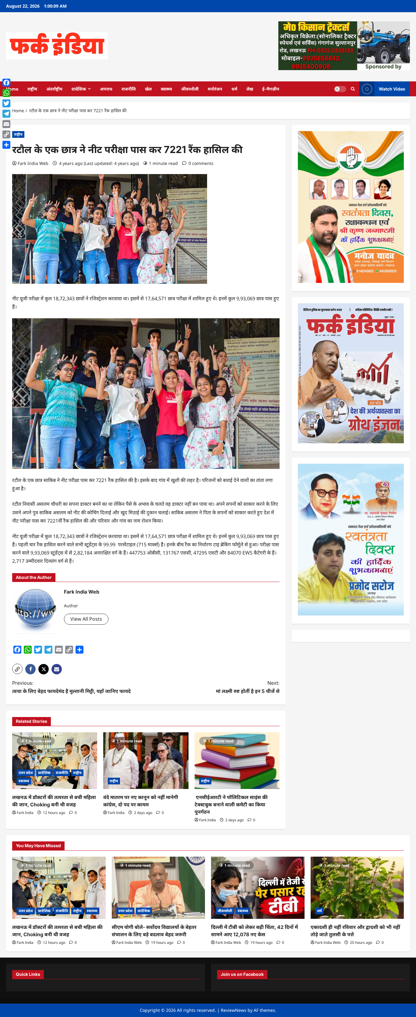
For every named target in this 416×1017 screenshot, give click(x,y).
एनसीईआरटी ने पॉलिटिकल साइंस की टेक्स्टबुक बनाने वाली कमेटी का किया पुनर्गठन (231, 804)
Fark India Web (33, 163)
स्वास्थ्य (166, 88)
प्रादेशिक (79, 88)
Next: (248, 687)
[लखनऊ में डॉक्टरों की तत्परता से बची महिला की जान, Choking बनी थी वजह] (54, 760)
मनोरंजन (215, 88)
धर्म (234, 88)
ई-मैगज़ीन (270, 88)
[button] (17, 669)
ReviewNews (233, 1010)
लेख (249, 88)
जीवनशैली (190, 88)
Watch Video (392, 88)
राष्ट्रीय (32, 88)
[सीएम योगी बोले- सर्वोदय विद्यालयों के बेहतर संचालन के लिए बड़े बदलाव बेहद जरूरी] (158, 888)
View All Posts (86, 619)
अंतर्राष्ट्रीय (54, 88)
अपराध (106, 88)
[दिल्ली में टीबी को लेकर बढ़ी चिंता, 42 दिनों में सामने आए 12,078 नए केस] (258, 888)
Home (12, 88)
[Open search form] (353, 89)
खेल (148, 88)
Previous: (71, 687)
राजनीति (129, 88)
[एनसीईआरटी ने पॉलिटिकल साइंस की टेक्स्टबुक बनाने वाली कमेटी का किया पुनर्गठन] (237, 760)
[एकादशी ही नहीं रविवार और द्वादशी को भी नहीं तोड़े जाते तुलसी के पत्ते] (357, 888)
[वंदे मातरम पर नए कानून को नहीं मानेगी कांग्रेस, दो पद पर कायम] (145, 760)
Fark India (25, 812)
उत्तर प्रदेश (26, 772)
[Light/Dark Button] (340, 89)
